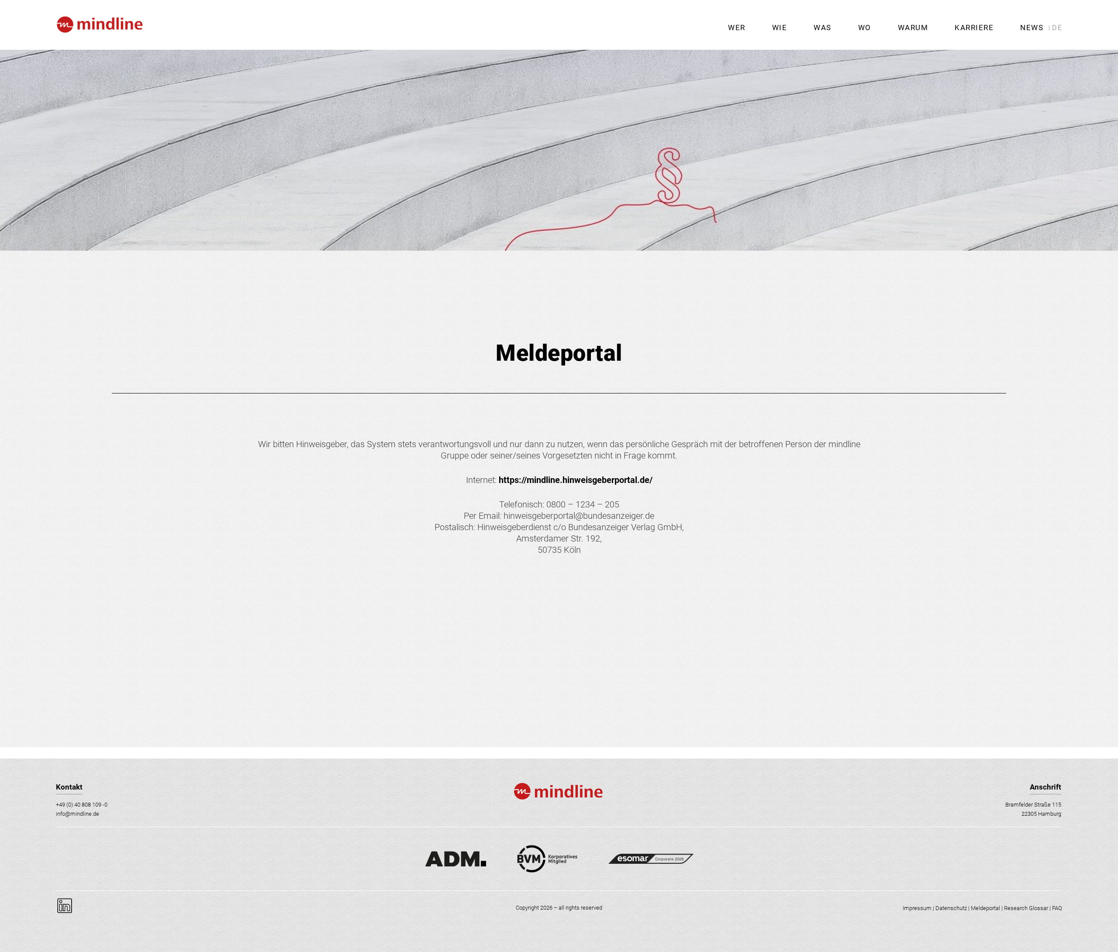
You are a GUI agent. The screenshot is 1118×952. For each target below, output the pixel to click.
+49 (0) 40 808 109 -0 (81, 804)
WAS (823, 27)
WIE (779, 27)
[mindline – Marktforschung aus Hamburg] (99, 46)
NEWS (1031, 27)
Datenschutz (951, 908)
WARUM (913, 27)
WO (864, 27)
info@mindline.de (77, 814)
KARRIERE (974, 27)
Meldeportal (985, 908)
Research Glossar (1026, 908)
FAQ (1057, 908)
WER (736, 27)
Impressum (917, 908)
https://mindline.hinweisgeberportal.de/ (575, 480)
